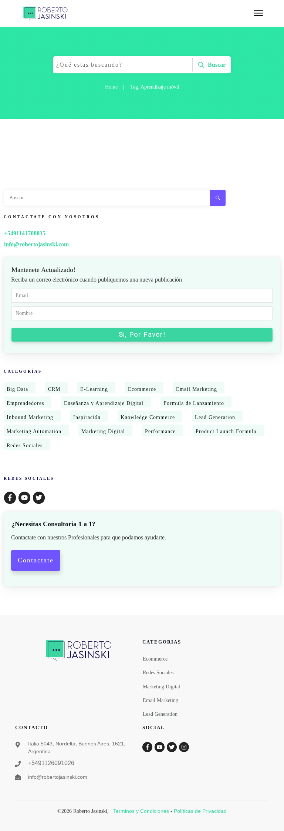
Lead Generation (215, 417)
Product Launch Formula (226, 431)
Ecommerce (142, 389)
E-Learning (94, 389)
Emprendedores (25, 403)
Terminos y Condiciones (141, 811)
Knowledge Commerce (148, 417)
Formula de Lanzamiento (193, 403)
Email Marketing (196, 389)
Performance (160, 431)
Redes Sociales (25, 445)
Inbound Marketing (30, 417)
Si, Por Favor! (142, 334)
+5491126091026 (51, 763)
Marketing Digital (103, 431)
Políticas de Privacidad (200, 811)
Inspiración (87, 417)
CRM (54, 389)
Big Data (17, 389)
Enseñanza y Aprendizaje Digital (103, 403)
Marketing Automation (34, 431)
